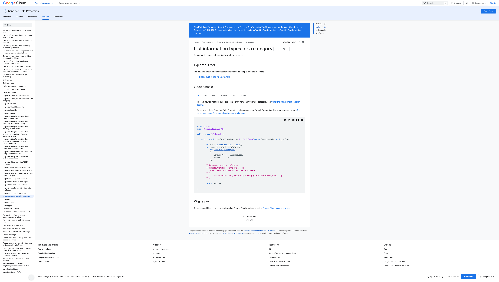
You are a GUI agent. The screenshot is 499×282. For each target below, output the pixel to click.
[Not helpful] (303, 42)
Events (386, 253)
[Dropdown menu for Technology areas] (53, 3)
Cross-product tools (68, 3)
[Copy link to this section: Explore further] (218, 65)
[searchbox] (17, 25)
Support (156, 253)
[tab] (197, 95)
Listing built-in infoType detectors (214, 77)
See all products (44, 249)
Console (457, 3)
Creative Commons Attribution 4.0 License (259, 231)
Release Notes (159, 257)
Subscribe (468, 276)
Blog (385, 249)
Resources (58, 16)
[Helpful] (299, 42)
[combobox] (435, 3)
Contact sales (43, 262)
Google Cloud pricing (46, 253)
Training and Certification (279, 266)
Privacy (55, 277)
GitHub (271, 249)
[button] (197, 95)
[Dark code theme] (285, 120)
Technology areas (42, 3)
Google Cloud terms (79, 277)
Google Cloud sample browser (276, 208)
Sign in (493, 3)
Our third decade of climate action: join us (107, 277)
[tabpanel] (249, 146)
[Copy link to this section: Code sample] (215, 87)
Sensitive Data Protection (23, 11)
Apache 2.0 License (196, 233)
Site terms (64, 277)
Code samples (274, 257)
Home (196, 42)
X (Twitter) (388, 257)
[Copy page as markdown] (283, 49)
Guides (20, 16)
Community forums (161, 249)
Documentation (208, 42)
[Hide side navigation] (31, 277)
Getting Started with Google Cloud (282, 253)
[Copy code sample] (289, 120)
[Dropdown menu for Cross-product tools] (80, 3)
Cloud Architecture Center (279, 262)
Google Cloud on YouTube (394, 262)
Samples (45, 16)
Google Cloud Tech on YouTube (396, 266)
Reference (32, 16)
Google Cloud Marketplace (49, 257)
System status (159, 262)
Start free (488, 11)
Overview (7, 16)
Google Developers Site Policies (231, 233)
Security (220, 42)
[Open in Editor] (293, 120)
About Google (43, 277)
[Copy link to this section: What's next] (213, 201)
